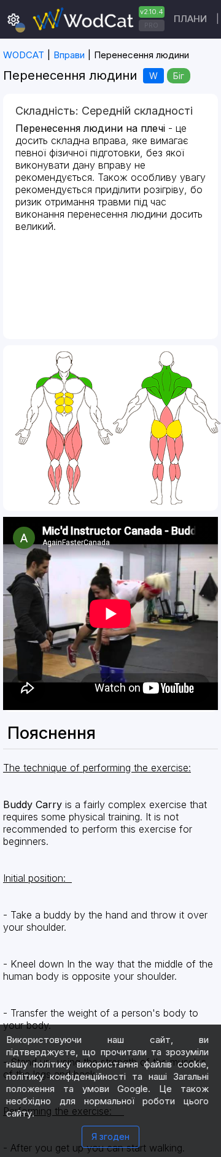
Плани (190, 19)
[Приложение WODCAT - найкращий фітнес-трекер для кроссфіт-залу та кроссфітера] (97, 19)
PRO (151, 25)
